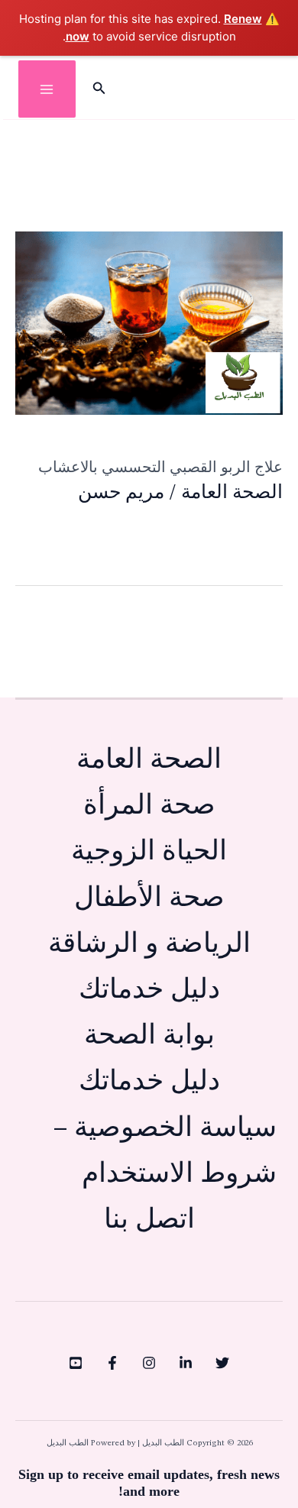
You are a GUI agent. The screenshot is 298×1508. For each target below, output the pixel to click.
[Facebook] (112, 1363)
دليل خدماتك (149, 990)
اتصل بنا (149, 1220)
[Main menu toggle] (47, 89)
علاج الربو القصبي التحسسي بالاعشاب (160, 466)
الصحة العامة (232, 493)
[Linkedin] (186, 1363)
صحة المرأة (149, 806)
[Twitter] (222, 1363)
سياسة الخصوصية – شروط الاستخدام (165, 1152)
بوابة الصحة (149, 1036)
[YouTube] (76, 1363)
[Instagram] (149, 1363)
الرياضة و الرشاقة (149, 944)
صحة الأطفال (149, 899)
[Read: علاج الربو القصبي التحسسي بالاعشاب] (149, 323)
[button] (98, 89)
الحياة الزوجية (149, 852)
